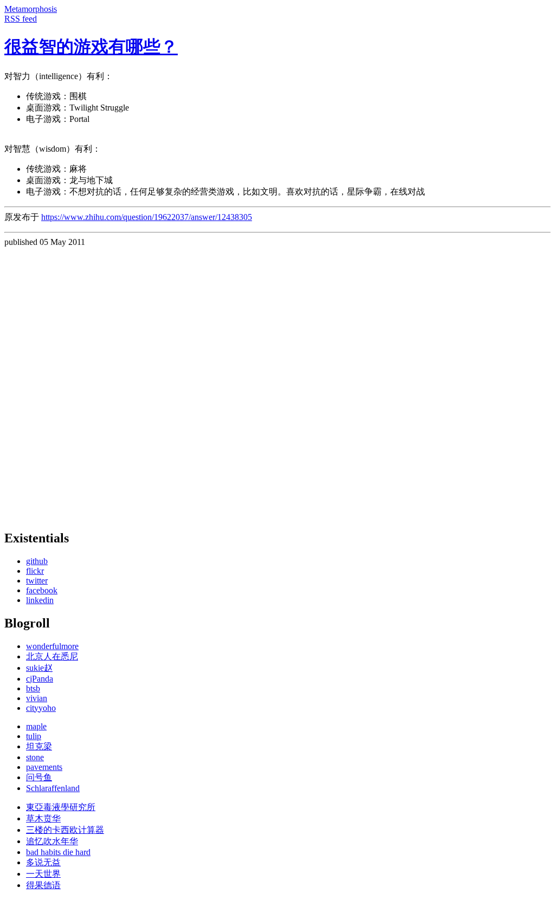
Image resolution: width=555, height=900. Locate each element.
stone (35, 757)
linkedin (40, 600)
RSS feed (20, 18)
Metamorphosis (30, 9)
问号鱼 (39, 777)
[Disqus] (277, 382)
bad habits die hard (58, 852)
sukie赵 (39, 667)
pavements (44, 767)
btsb (33, 688)
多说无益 (43, 862)
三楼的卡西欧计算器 (65, 829)
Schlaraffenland (53, 788)
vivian (36, 698)
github (37, 561)
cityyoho (41, 708)
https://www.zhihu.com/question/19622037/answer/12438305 (146, 217)
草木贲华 (43, 818)
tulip (33, 736)
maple (36, 726)
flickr (35, 570)
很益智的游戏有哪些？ (91, 46)
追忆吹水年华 (52, 841)
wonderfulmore (52, 646)
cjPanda (39, 678)
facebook (41, 590)
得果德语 (43, 885)
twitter (37, 580)
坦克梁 (39, 746)
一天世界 (43, 873)
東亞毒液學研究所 (60, 807)
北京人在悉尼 (52, 656)
